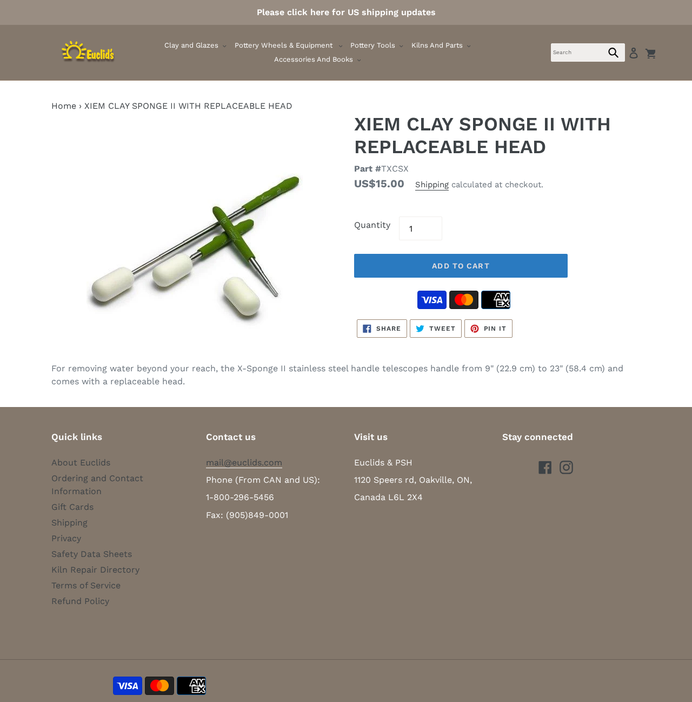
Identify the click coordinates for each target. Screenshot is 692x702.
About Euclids (80, 462)
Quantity (372, 225)
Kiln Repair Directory (95, 570)
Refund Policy (80, 601)
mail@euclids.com (244, 462)
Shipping (432, 184)
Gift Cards (72, 507)
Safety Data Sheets (91, 554)
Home (63, 106)
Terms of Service (86, 585)
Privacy (66, 538)
